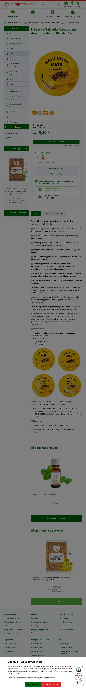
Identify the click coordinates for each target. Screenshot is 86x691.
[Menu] (82, 667)
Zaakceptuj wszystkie (51, 685)
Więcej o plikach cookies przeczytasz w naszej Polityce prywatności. (31, 678)
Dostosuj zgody (33, 685)
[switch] (78, 682)
